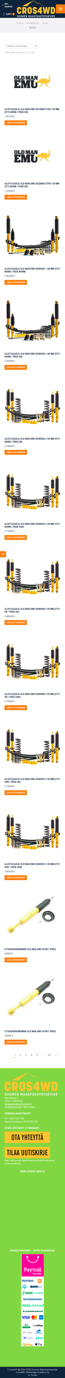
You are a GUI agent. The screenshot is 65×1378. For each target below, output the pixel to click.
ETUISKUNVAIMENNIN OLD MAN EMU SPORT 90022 (30, 949)
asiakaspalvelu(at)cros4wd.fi (18, 1104)
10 (49, 1054)
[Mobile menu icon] (60, 8)
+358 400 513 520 (13, 1107)
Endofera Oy (43, 1372)
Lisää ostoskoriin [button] (15, 123)
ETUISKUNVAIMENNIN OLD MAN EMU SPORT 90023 (30, 1031)
